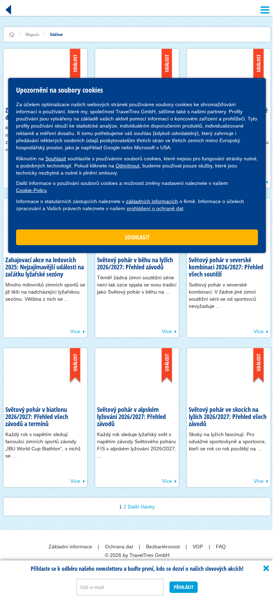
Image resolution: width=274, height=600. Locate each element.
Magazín (32, 34)
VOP (198, 546)
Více (75, 331)
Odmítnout (127, 166)
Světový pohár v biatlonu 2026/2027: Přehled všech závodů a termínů (36, 416)
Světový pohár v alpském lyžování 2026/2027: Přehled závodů (131, 416)
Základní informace (71, 546)
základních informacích (152, 201)
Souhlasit (55, 158)
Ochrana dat (120, 546)
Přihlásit (183, 587)
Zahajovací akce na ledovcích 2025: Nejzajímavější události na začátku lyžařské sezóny (44, 266)
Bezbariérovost (163, 546)
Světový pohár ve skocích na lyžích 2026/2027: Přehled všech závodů (228, 416)
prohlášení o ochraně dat (155, 208)
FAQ (221, 546)
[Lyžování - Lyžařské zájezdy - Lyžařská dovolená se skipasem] (12, 34)
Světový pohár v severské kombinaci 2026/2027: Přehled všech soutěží (226, 266)
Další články (141, 507)
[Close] (266, 568)
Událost (56, 34)
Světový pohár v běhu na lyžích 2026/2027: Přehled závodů (135, 263)
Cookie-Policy (31, 190)
